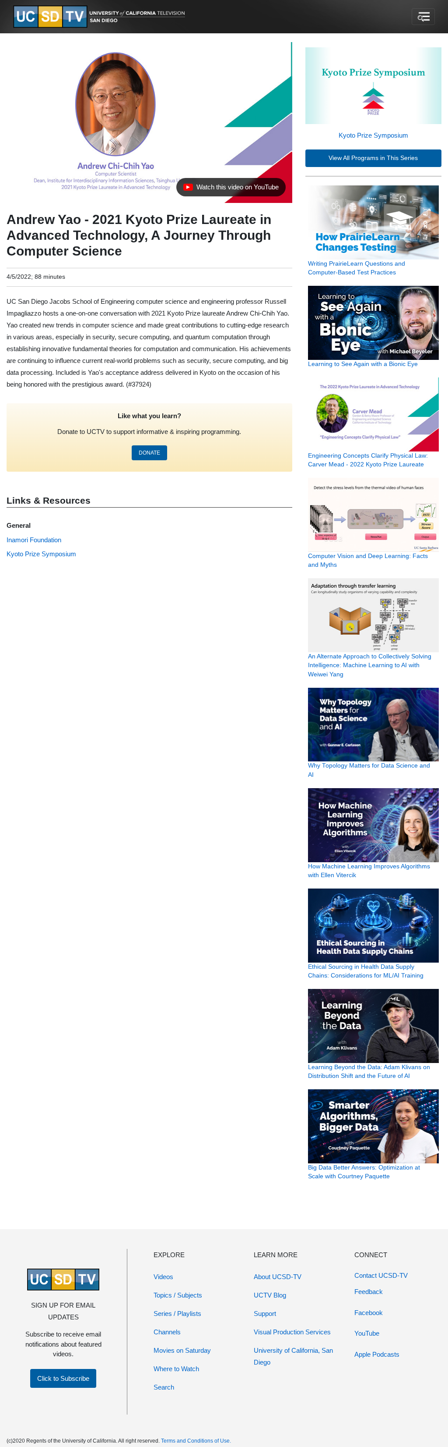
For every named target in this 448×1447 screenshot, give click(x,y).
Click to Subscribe (63, 1378)
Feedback (368, 1291)
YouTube (366, 1333)
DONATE (149, 453)
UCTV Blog (270, 1295)
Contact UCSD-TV (381, 1275)
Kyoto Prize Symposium (373, 135)
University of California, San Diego (293, 1356)
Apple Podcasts (376, 1354)
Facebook (368, 1312)
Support (265, 1313)
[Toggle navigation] (423, 16)
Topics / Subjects (178, 1295)
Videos (163, 1276)
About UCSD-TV (277, 1276)
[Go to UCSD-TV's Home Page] (100, 17)
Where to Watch (176, 1368)
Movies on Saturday (182, 1350)
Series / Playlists (177, 1313)
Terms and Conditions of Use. (196, 1441)
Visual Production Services (292, 1332)
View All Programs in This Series (373, 158)
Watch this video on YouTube (231, 189)
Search (164, 1387)
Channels (167, 1332)
